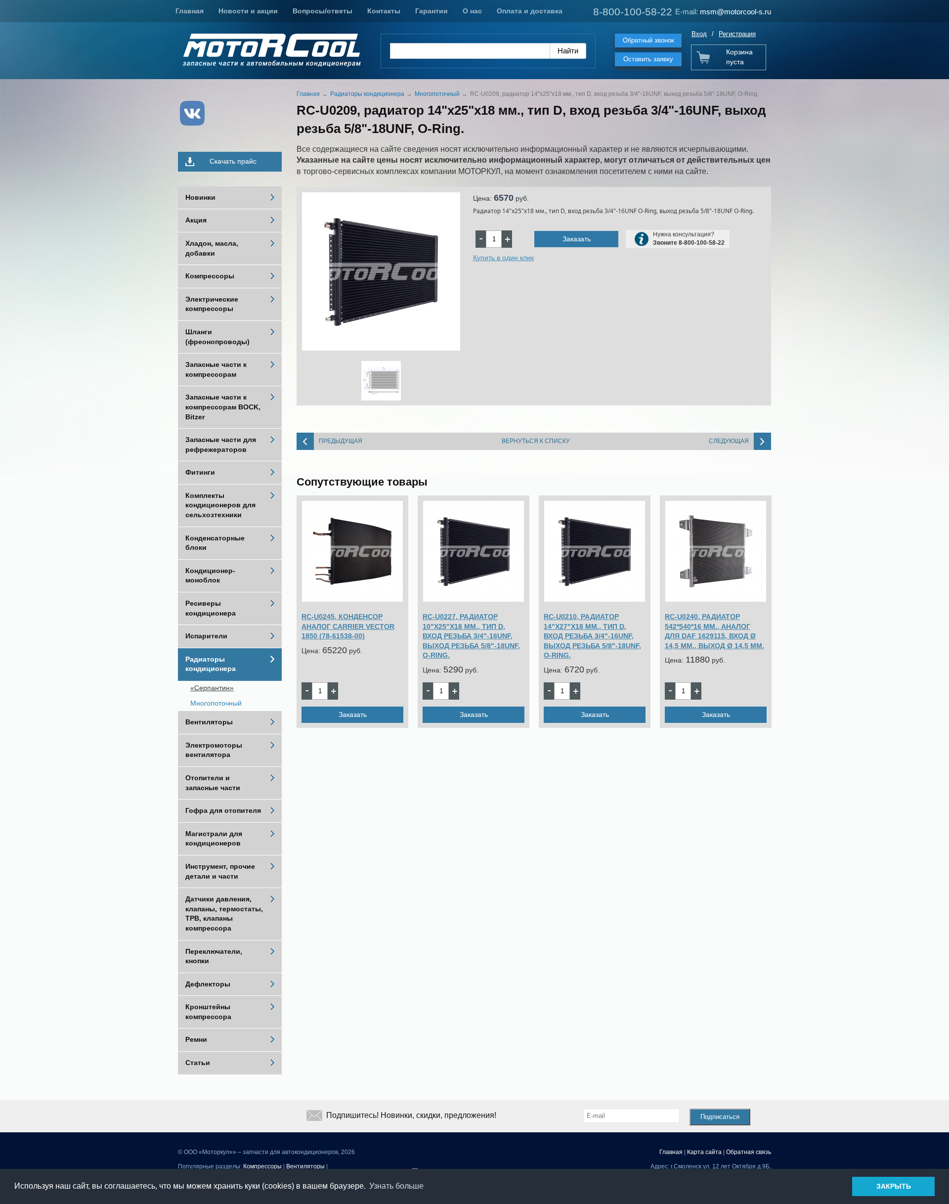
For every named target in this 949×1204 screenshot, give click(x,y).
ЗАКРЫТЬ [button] (893, 1186)
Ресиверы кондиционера (210, 608)
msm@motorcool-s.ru (735, 11)
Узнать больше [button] (396, 1186)
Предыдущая (340, 441)
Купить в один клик (503, 258)
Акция (196, 220)
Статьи (197, 1063)
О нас (472, 11)
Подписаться (719, 1116)
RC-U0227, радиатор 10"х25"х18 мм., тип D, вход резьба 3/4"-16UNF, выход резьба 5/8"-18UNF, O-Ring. (471, 636)
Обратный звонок (648, 40)
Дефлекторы (207, 984)
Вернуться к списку (536, 441)
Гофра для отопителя (223, 810)
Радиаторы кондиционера (210, 664)
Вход (699, 34)
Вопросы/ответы (322, 11)
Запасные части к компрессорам (216, 369)
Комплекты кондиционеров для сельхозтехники (220, 505)
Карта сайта (704, 1152)
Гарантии (431, 11)
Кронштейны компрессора (208, 1012)
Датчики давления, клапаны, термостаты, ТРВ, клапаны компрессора (224, 913)
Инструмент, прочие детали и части (220, 871)
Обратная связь (748, 1152)
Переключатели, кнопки (213, 956)
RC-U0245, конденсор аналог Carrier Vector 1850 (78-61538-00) (348, 626)
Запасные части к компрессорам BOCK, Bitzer (222, 406)
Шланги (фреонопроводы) (217, 337)
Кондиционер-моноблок (210, 575)
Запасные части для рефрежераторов (220, 444)
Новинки (200, 197)
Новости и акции (248, 11)
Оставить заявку (648, 59)
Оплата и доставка (529, 11)
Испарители (206, 636)
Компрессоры (209, 276)
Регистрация (737, 34)
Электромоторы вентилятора (213, 750)
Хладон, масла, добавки (211, 248)
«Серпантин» (212, 688)
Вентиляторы (209, 722)
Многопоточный (216, 703)
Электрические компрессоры (211, 304)
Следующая (729, 441)
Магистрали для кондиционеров (213, 838)
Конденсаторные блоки (215, 543)
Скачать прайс (233, 161)
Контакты (383, 11)
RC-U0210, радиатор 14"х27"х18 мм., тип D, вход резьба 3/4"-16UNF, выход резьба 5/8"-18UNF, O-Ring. (592, 636)
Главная (189, 11)
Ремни (196, 1039)
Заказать (576, 239)
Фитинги (200, 472)
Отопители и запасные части (212, 783)
